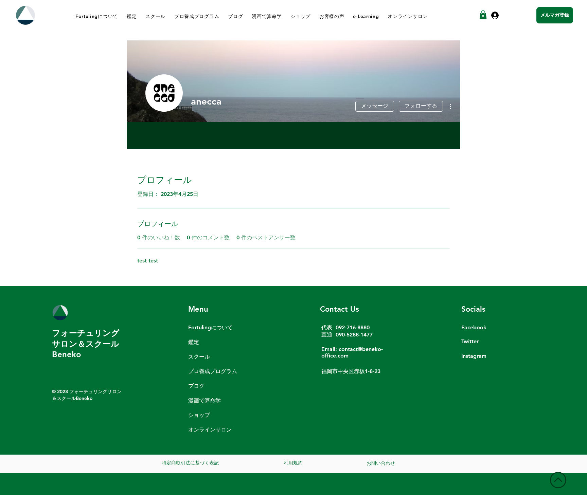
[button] (483, 14)
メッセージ (374, 106)
